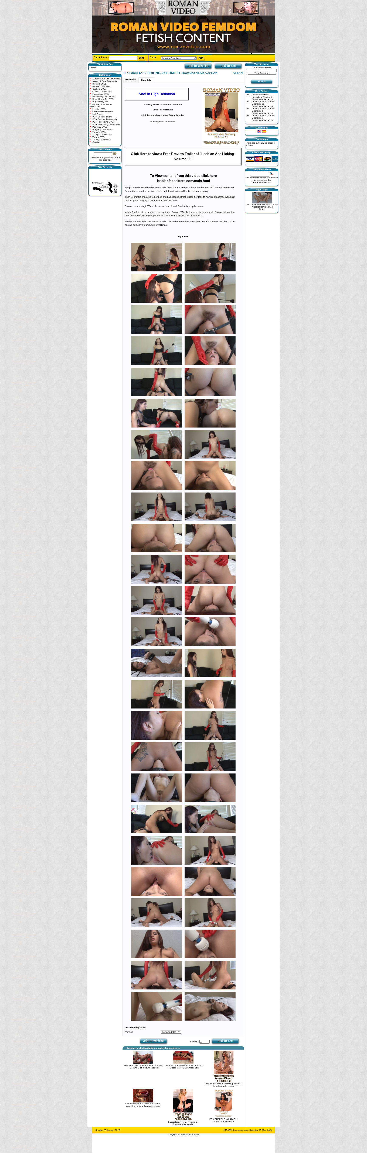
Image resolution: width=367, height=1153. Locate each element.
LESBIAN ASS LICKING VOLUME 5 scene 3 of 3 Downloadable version (143, 1104)
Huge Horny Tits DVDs (103, 99)
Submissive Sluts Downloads (106, 79)
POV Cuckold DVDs (102, 117)
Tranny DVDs (98, 137)
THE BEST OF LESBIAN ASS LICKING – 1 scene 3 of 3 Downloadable (143, 1066)
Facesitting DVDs (100, 94)
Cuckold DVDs (99, 89)
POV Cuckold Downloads (104, 119)
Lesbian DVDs (99, 109)
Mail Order (97, 114)
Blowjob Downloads (102, 86)
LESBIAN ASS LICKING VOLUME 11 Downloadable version (263, 103)
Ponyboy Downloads (102, 129)
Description (130, 79)
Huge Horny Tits (100, 101)
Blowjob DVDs (99, 84)
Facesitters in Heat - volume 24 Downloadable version (183, 1123)
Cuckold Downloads (102, 91)
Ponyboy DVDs (99, 127)
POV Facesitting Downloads (106, 124)
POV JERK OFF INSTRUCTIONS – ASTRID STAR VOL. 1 (262, 205)
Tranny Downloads (101, 139)
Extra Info (146, 80)
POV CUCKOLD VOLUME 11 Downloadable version (223, 1120)
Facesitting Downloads (103, 96)
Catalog (96, 142)
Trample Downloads (102, 134)
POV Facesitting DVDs (103, 122)
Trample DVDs (99, 132)
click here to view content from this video (162, 115)
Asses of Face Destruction (105, 81)
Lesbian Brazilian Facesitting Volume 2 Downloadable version (224, 1084)
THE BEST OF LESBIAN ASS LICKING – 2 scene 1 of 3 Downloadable (183, 1066)
